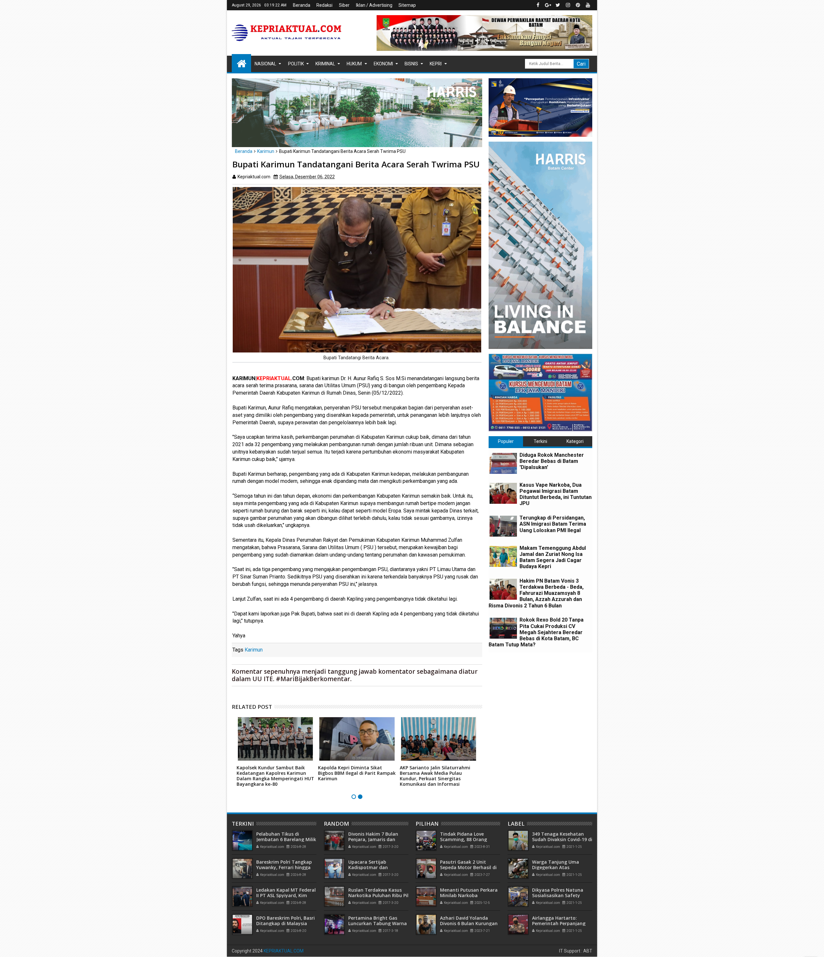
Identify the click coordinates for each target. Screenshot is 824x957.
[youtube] (587, 5)
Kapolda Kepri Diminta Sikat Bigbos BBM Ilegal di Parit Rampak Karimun (357, 773)
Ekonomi (383, 63)
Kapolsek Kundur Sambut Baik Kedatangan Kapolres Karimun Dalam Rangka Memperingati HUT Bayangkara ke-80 (275, 776)
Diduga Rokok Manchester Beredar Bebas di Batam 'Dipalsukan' (552, 461)
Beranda (301, 5)
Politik (296, 63)
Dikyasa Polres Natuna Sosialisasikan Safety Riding (557, 895)
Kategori (575, 441)
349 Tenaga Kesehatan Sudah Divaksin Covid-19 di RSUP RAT (562, 839)
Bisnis (411, 63)
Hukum (354, 63)
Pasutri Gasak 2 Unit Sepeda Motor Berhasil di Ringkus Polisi (468, 867)
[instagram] (567, 5)
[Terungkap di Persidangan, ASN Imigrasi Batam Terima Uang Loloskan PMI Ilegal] (503, 526)
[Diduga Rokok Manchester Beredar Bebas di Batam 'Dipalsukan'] (503, 463)
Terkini (540, 441)
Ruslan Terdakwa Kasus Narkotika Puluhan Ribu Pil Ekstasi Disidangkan (378, 895)
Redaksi (324, 5)
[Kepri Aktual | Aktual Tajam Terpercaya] (241, 63)
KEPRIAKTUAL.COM (284, 950)
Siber (344, 5)
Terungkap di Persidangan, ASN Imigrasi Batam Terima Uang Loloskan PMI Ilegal (553, 524)
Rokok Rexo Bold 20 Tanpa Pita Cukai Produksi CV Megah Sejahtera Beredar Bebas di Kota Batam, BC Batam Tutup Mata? (536, 632)
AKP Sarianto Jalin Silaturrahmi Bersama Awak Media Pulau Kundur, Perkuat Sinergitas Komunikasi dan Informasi (435, 776)
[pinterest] (577, 5)
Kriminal (325, 63)
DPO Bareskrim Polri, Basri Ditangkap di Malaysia (285, 920)
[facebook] (537, 5)
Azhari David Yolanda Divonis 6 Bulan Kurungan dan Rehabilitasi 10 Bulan (469, 923)
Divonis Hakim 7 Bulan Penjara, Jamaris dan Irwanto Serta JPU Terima (377, 839)
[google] (547, 5)
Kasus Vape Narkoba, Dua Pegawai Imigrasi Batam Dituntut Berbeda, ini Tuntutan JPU (556, 494)
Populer (506, 441)
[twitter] (557, 5)
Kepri (436, 63)
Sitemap (407, 5)
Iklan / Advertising (374, 5)
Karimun (254, 650)
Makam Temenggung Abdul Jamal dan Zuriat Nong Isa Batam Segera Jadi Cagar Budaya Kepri (553, 557)
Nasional (265, 63)
